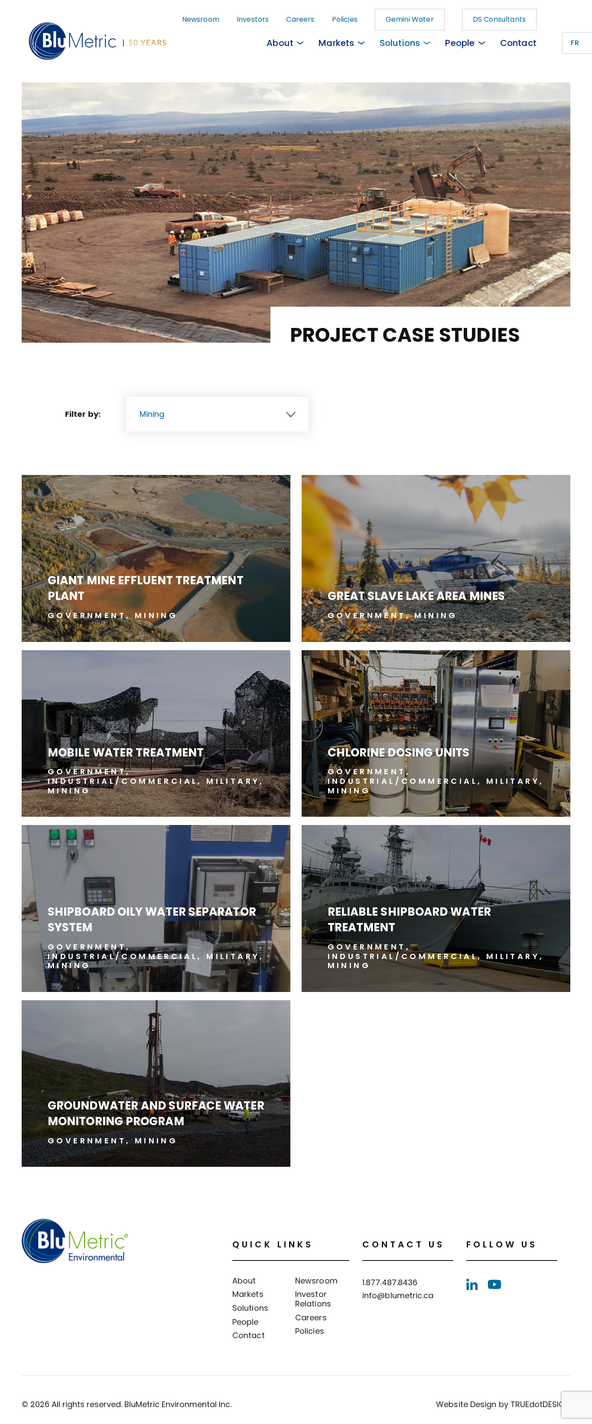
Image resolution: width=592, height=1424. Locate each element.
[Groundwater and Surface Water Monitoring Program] (156, 1083)
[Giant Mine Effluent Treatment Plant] (156, 558)
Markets (336, 43)
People (460, 43)
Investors (253, 19)
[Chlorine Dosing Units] (436, 733)
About (280, 43)
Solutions (400, 43)
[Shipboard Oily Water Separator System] (156, 908)
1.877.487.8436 (389, 1282)
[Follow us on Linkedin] (472, 1284)
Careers (300, 19)
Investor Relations (313, 1299)
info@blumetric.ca (398, 1295)
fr (575, 43)
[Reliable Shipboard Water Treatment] (436, 908)
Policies (345, 19)
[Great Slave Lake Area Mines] (436, 558)
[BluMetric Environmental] (75, 43)
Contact (518, 43)
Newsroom (200, 19)
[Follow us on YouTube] (494, 1284)
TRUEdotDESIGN (540, 1404)
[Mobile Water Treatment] (156, 733)
